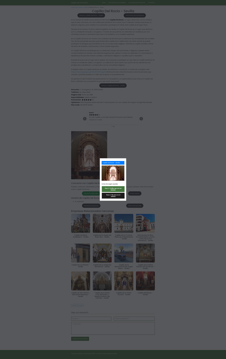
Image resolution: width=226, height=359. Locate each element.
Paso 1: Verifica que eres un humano (113, 189)
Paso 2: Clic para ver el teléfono (113, 195)
